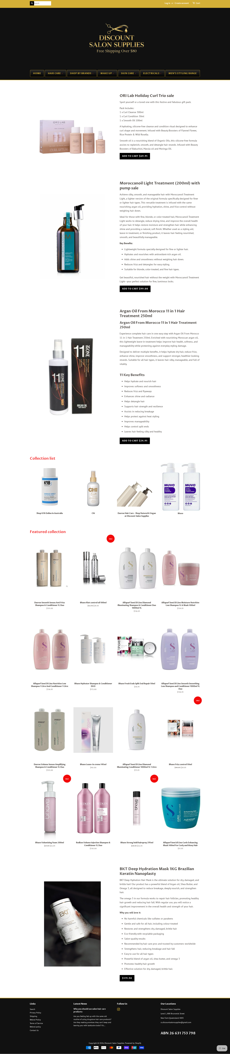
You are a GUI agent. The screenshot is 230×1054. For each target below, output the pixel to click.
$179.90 (127, 978)
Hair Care (54, 73)
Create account (182, 3)
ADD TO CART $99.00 (135, 288)
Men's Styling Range (183, 73)
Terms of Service (36, 1023)
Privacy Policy (35, 1012)
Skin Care (128, 73)
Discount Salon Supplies (114, 1043)
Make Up (106, 73)
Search (32, 1009)
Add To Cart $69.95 (135, 156)
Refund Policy (35, 1019)
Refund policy (35, 1027)
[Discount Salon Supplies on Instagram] (118, 1010)
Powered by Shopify (133, 1043)
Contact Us (34, 1030)
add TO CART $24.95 (134, 440)
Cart (198, 3)
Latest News (80, 1003)
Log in (167, 3)
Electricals (151, 73)
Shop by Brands (81, 73)
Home (37, 73)
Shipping (33, 1016)
